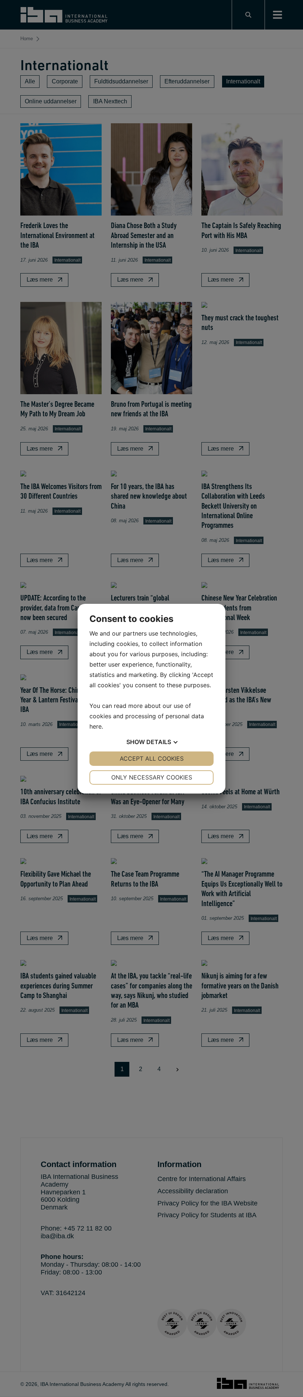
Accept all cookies (152, 758)
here (95, 726)
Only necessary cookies (151, 777)
